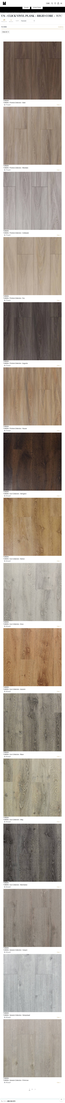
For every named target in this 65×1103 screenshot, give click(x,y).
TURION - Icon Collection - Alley (13, 820)
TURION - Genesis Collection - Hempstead (16, 1015)
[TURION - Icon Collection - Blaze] (32, 722)
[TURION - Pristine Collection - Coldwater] (32, 201)
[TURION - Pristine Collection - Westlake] (32, 136)
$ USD (48, 3)
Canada (26, 7)
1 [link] (29, 1089)
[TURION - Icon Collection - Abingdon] (32, 462)
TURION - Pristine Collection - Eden (14, 103)
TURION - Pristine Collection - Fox (14, 298)
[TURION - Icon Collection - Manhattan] (32, 853)
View (58, 104)
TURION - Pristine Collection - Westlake (15, 168)
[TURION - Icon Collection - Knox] (32, 592)
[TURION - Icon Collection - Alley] (32, 788)
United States (37, 7)
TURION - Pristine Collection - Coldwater (16, 233)
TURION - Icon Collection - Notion (14, 559)
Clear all (5, 32)
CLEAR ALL (61, 27)
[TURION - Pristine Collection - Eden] (32, 71)
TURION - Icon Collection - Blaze (13, 754)
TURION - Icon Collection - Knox (13, 624)
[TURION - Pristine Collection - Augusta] (32, 331)
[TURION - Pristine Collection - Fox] (32, 266)
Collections (9, 12)
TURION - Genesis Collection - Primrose (15, 1080)
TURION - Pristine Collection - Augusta (15, 363)
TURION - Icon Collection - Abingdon (14, 494)
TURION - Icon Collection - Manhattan (15, 885)
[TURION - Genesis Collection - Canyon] (32, 918)
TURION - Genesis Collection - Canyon (15, 950)
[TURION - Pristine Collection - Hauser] (32, 396)
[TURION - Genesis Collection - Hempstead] (32, 983)
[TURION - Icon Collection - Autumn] (32, 657)
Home (3, 12)
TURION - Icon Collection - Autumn (14, 689)
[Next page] (35, 1089)
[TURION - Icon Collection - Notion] (32, 527)
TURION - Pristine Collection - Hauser (15, 428)
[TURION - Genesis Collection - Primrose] (32, 1048)
